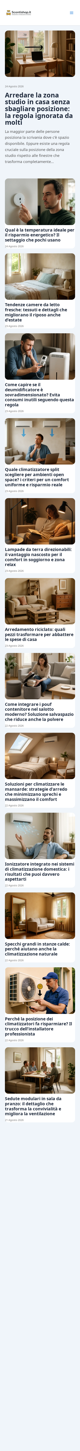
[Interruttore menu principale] (71, 13)
